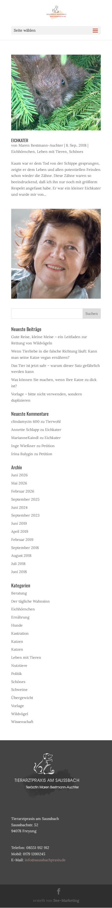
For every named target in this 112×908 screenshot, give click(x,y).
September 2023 (25, 515)
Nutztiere (19, 665)
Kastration (20, 633)
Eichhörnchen (23, 151)
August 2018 (21, 555)
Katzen (17, 641)
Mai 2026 (19, 483)
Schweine (19, 689)
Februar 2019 (22, 539)
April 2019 (19, 531)
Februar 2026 (22, 491)
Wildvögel (19, 714)
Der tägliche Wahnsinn (30, 601)
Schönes (76, 151)
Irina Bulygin (22, 454)
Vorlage (17, 705)
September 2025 (25, 499)
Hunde (17, 625)
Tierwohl (53, 421)
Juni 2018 (19, 571)
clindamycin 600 (25, 421)
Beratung (19, 593)
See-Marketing (66, 900)
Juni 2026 (19, 475)
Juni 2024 (19, 507)
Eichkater (19, 140)
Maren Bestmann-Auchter (40, 145)
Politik (16, 673)
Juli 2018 (18, 563)
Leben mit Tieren (52, 151)
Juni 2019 (19, 523)
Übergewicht (22, 697)
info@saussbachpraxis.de (45, 860)
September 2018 (25, 547)
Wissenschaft (22, 721)
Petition (48, 445)
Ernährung (20, 617)
